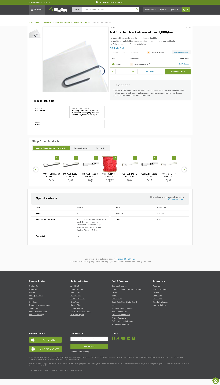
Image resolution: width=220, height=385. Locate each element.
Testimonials (33, 308)
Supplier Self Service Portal (80, 311)
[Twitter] (118, 339)
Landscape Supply (53, 22)
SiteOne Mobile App (36, 315)
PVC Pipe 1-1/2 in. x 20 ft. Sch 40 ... (129, 175)
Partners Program (77, 315)
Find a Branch (76, 333)
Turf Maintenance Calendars (122, 321)
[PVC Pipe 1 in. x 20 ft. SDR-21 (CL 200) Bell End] (149, 164)
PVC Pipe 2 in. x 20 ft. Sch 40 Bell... (169, 175)
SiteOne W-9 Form (77, 299)
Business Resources (119, 286)
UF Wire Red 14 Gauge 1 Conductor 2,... (110, 175)
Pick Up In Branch (36, 296)
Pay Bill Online (75, 296)
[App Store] (48, 339)
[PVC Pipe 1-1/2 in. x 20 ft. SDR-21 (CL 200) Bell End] (70, 164)
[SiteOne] (58, 11)
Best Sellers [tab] (101, 148)
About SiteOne (75, 286)
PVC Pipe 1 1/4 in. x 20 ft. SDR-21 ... (51, 175)
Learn (114, 305)
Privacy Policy (50, 370)
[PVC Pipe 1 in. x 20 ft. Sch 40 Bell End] (90, 164)
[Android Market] (48, 349)
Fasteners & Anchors (83, 22)
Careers (156, 292)
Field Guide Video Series (121, 315)
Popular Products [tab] (81, 148)
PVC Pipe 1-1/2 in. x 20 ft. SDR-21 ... (70, 175)
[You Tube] (124, 339)
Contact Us (33, 286)
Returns (32, 292)
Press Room (157, 299)
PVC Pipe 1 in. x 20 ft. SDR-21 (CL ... (149, 175)
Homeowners (117, 299)
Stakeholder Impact (160, 302)
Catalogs (115, 292)
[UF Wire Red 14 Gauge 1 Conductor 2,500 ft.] (110, 164)
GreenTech (74, 302)
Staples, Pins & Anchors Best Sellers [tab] (51, 148)
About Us (156, 286)
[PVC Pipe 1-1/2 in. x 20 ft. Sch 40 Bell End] (129, 164)
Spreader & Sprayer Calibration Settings (127, 289)
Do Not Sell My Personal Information (70, 370)
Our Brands (157, 296)
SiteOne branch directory (79, 351)
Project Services (76, 308)
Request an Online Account (39, 305)
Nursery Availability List (120, 324)
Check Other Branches (181, 52)
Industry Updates (159, 305)
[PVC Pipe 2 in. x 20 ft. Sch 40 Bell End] (168, 164)
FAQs (31, 299)
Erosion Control (67, 22)
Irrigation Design (76, 289)
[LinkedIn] (129, 339)
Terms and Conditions (125, 259)
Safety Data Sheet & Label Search (124, 302)
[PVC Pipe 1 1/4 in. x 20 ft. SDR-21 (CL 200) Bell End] (51, 164)
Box (118, 64)
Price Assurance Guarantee (122, 308)
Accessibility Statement (38, 311)
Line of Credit (75, 292)
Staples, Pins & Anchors (102, 22)
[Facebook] (114, 339)
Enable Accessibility (35, 2)
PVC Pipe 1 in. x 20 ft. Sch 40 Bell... (90, 175)
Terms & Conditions (35, 370)
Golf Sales (33, 302)
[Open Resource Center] (215, 380)
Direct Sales (33, 289)
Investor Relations (159, 289)
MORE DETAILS (117, 48)
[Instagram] (134, 339)
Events (114, 296)
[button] (47, 2)
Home (31, 22)
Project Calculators (119, 318)
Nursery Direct (75, 305)
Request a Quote (178, 72)
